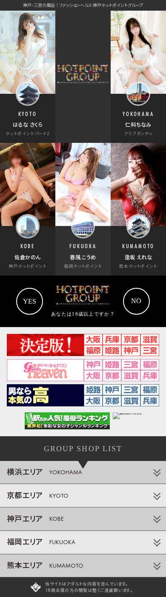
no (136, 300)
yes (29, 301)
